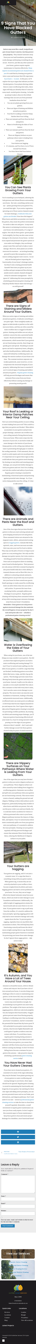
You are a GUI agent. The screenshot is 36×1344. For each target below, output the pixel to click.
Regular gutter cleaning (25, 373)
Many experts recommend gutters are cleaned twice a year (18, 70)
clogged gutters (14, 543)
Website (3, 1210)
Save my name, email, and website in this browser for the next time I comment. (17, 1221)
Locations (18, 1276)
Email (3, 1203)
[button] (33, 2)
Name (3, 1196)
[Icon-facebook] (3, 1340)
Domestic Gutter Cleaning (18, 1262)
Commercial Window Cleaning (18, 1272)
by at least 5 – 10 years (11, 79)
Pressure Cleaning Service (18, 1269)
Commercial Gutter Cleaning (18, 1265)
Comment (4, 1174)
